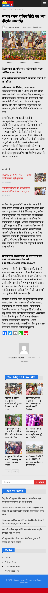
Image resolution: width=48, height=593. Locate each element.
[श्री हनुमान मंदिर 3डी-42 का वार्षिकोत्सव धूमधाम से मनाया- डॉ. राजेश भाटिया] (13, 447)
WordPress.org (12, 570)
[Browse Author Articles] (24, 348)
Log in (7, 557)
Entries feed (10, 562)
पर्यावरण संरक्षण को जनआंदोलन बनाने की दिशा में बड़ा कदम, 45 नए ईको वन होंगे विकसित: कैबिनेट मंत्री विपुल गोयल (23, 511)
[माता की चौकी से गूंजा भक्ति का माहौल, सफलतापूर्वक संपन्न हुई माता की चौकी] (34, 420)
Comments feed (12, 566)
